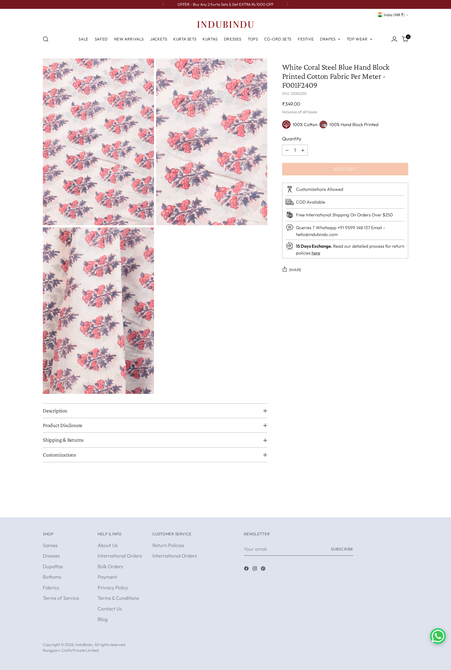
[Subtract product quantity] (287, 150)
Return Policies (168, 545)
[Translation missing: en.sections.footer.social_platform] (247, 569)
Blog (103, 619)
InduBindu (84, 644)
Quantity (291, 138)
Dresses (51, 556)
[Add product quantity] (302, 150)
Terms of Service (61, 598)
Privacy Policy (113, 587)
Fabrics (51, 587)
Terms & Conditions (118, 598)
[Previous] (163, 4)
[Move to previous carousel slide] (391, 507)
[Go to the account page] (394, 39)
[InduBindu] (225, 24)
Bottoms (52, 577)
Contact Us (110, 609)
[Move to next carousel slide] (403, 507)
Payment (107, 577)
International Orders (120, 556)
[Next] (287, 4)
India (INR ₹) (394, 14)
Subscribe (342, 549)
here (316, 253)
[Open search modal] (45, 39)
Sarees (50, 545)
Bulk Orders (110, 566)
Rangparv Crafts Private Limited (71, 650)
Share (295, 269)
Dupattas (53, 566)
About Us (108, 545)
